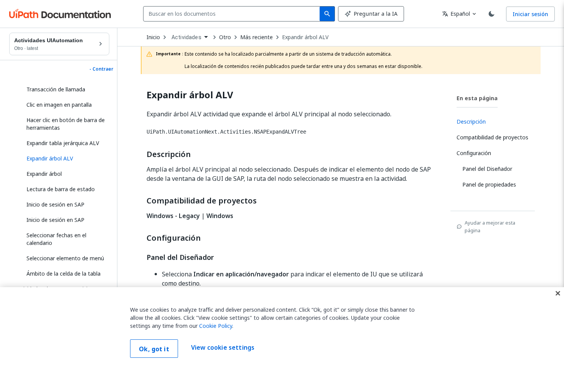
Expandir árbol (44, 174)
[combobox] (233, 14)
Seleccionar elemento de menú (65, 258)
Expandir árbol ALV (305, 37)
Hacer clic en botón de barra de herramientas (65, 124)
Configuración (174, 238)
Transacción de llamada (55, 89)
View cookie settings (222, 347)
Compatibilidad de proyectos (202, 200)
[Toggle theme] (491, 13)
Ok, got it (154, 349)
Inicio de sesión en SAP (55, 204)
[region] (282, 327)
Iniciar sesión (530, 14)
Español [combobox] (456, 14)
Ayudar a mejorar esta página (490, 226)
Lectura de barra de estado (60, 189)
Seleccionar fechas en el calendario (56, 239)
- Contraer (101, 69)
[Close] (558, 293)
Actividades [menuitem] (186, 37)
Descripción (169, 154)
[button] (65, 158)
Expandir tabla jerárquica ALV (62, 143)
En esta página (477, 98)
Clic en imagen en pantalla (59, 105)
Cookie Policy (215, 326)
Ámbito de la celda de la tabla (63, 273)
